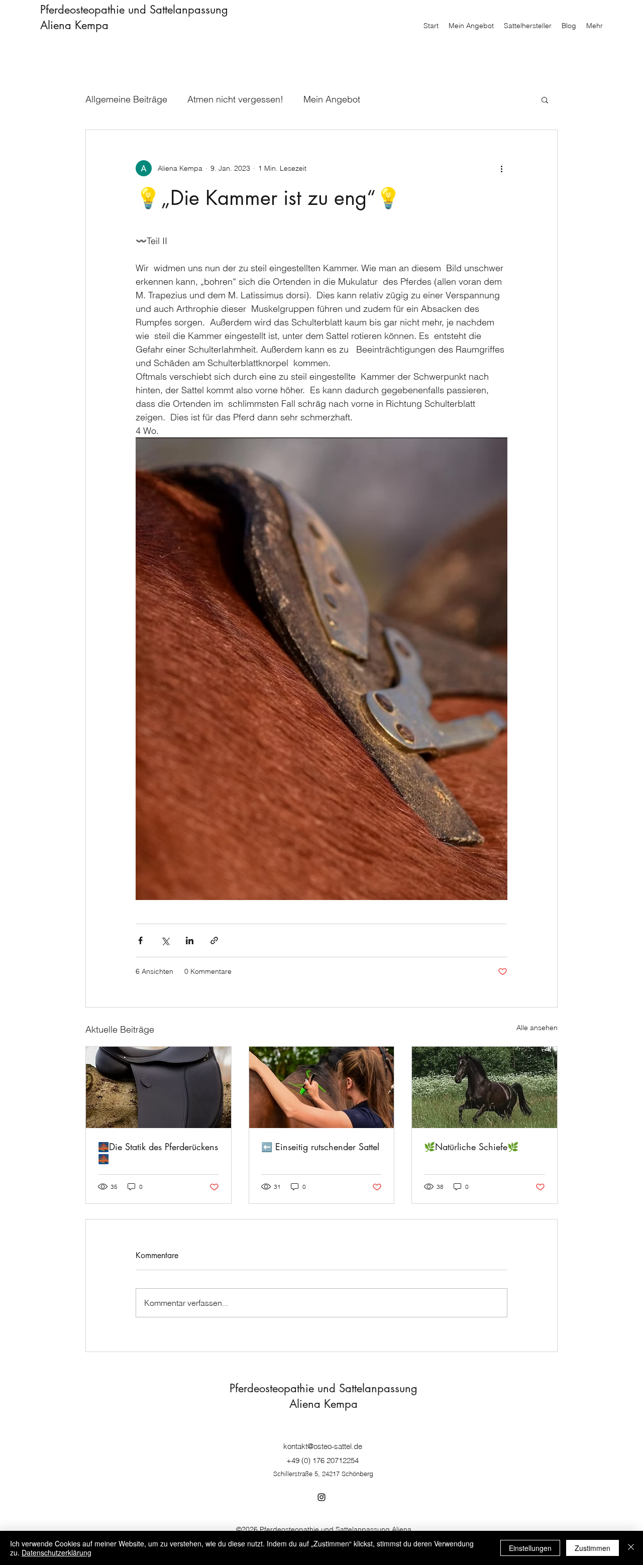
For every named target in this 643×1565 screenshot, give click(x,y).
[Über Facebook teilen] (140, 940)
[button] (545, 99)
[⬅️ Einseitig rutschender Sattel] (321, 1087)
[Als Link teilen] (214, 940)
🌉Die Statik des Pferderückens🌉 (158, 1153)
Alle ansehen (537, 1027)
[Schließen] (631, 1548)
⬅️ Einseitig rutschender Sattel (320, 1147)
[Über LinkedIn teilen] (189, 940)
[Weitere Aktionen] (501, 168)
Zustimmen (592, 1548)
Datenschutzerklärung (56, 1552)
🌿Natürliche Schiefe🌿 (471, 1147)
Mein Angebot (331, 99)
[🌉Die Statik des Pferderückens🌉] (158, 1087)
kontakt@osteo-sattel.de (322, 1446)
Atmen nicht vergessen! (235, 99)
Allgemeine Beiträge (126, 99)
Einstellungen (530, 1548)
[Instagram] (321, 1497)
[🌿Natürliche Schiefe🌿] (484, 1087)
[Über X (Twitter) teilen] (165, 940)
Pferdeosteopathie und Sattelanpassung (134, 10)
